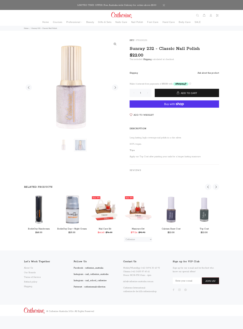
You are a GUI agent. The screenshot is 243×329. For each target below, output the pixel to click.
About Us (28, 268)
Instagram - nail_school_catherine (90, 280)
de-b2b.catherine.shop (146, 291)
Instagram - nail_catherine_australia (91, 274)
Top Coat (204, 229)
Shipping (147, 59)
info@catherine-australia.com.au (138, 281)
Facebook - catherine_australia (88, 268)
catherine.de (129, 291)
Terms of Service (32, 277)
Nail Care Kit (105, 229)
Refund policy (30, 282)
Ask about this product (208, 73)
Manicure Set (138, 229)
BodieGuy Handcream (39, 229)
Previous (29, 87)
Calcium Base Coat (171, 229)
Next (115, 87)
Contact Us (129, 261)
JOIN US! (210, 281)
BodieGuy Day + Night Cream (72, 229)
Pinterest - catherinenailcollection (89, 287)
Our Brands (30, 272)
